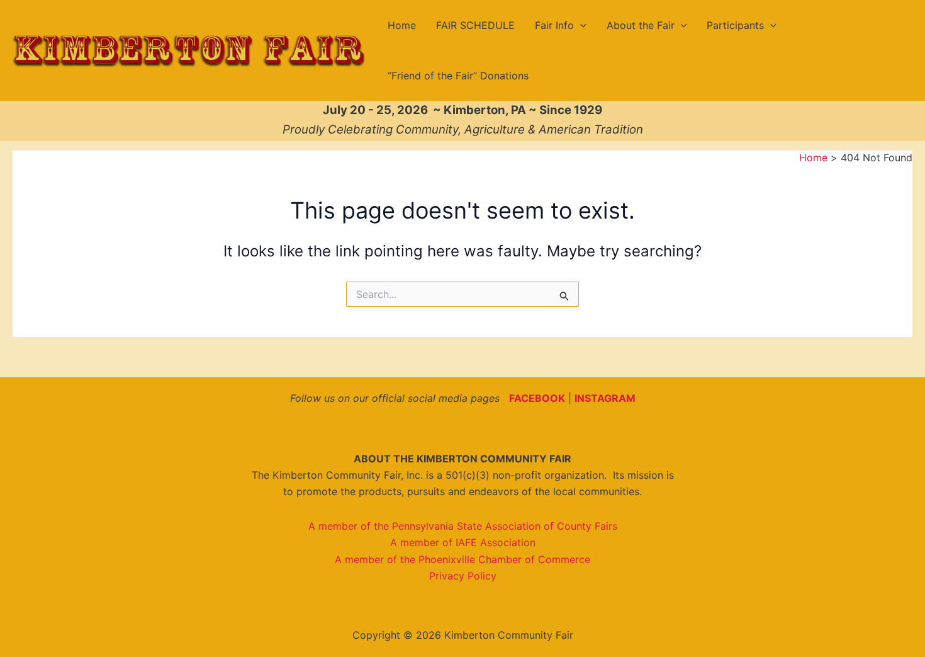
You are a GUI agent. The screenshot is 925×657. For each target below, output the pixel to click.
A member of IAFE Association (462, 542)
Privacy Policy (462, 575)
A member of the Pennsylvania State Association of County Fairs (462, 526)
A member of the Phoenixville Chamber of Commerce (462, 559)
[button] (580, 25)
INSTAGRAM (605, 398)
